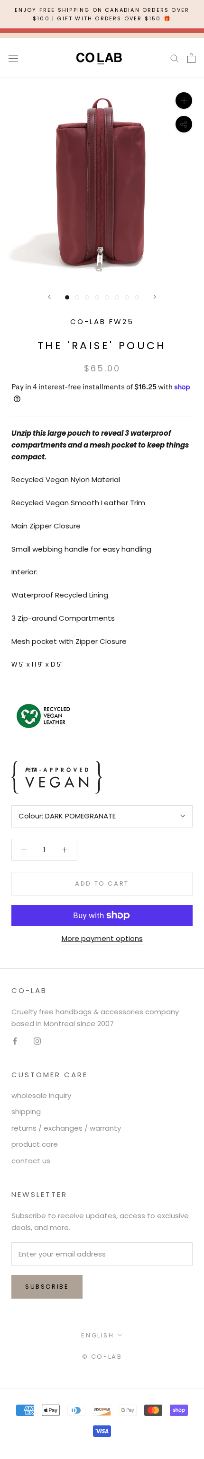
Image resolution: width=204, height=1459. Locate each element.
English (97, 1335)
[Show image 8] (137, 297)
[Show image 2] (77, 297)
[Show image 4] (97, 297)
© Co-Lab (102, 1356)
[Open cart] (191, 58)
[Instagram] (37, 1040)
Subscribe (47, 1286)
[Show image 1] (67, 297)
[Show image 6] (117, 297)
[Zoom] (184, 100)
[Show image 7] (127, 297)
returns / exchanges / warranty (66, 1128)
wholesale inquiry (41, 1095)
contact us (30, 1161)
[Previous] (49, 297)
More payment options (102, 938)
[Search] (174, 58)
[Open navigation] (13, 58)
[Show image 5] (107, 297)
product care (34, 1144)
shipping (26, 1111)
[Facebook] (15, 1040)
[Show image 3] (87, 297)
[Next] (154, 297)
